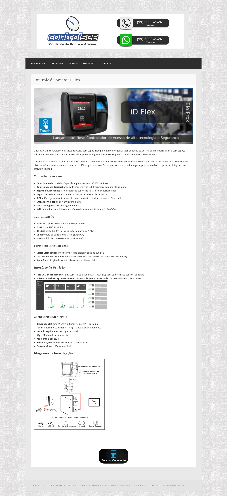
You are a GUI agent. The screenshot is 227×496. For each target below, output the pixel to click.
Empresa (73, 63)
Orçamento (89, 63)
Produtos (57, 63)
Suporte (106, 63)
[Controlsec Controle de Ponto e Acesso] (110, 50)
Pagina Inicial (38, 63)
